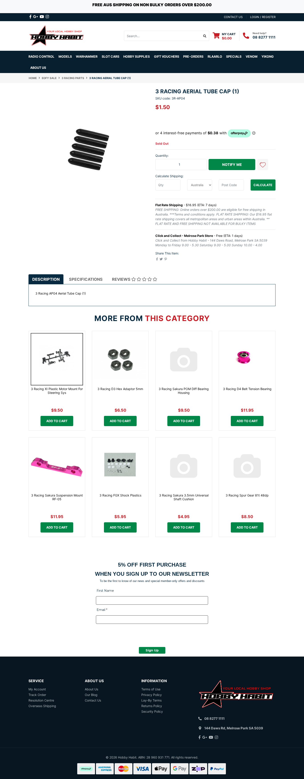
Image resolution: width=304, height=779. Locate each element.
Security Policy (152, 711)
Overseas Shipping (42, 706)
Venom (251, 56)
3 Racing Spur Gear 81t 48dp (247, 495)
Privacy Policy (151, 695)
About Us (38, 67)
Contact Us (93, 700)
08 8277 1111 (264, 37)
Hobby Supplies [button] (136, 56)
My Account (37, 689)
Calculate (262, 185)
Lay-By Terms (151, 700)
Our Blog (91, 695)
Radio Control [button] (41, 56)
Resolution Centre (41, 700)
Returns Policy (151, 706)
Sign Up (152, 650)
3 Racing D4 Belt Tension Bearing (247, 389)
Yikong (267, 56)
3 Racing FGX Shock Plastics (120, 495)
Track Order (37, 695)
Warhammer (86, 56)
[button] (262, 164)
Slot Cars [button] (110, 56)
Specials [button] (233, 56)
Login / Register (263, 17)
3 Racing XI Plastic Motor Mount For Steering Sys (57, 391)
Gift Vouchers (166, 56)
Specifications (86, 279)
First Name (105, 591)
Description (46, 279)
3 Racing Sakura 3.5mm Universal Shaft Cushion (184, 497)
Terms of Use (150, 689)
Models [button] (65, 56)
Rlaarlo (215, 56)
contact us (233, 17)
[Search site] (205, 36)
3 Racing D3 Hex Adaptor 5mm (120, 389)
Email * (102, 610)
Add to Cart (56, 421)
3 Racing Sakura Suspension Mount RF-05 (57, 497)
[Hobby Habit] (56, 35)
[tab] (45, 279)
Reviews (121, 279)
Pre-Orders (193, 56)
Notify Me (232, 164)
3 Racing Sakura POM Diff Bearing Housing (184, 391)
